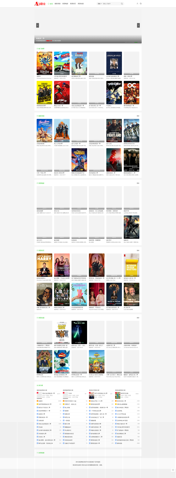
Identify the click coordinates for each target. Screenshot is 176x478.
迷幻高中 (108, 240)
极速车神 (126, 211)
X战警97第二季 (110, 345)
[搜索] (122, 3)
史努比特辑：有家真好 (130, 345)
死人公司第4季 (58, 143)
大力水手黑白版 (121, 414)
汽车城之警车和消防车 (60, 76)
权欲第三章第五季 (59, 173)
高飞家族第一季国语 (123, 430)
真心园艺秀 (127, 307)
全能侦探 (41, 420)
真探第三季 (42, 414)
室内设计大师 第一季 (130, 278)
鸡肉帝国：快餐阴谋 (94, 240)
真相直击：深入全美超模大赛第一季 (96, 211)
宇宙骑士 (108, 105)
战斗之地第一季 (76, 143)
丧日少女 (56, 211)
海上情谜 (67, 407)
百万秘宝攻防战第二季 (112, 307)
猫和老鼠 (91, 76)
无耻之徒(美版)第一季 (78, 105)
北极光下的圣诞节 (70, 443)
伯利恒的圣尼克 (76, 211)
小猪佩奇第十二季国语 (43, 345)
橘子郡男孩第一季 (129, 105)
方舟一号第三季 (41, 173)
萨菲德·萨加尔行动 (129, 143)
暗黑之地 (67, 417)
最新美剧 (57, 3)
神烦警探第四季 (41, 105)
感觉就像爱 (40, 211)
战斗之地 (108, 143)
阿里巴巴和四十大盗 (70, 401)
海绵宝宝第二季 (121, 401)
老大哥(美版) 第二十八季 (113, 278)
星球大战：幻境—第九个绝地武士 (96, 345)
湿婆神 (39, 76)
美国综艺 (73, 3)
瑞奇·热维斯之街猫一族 (60, 345)
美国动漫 (81, 3)
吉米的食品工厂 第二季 (97, 417)
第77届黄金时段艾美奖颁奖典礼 (79, 278)
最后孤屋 (56, 240)
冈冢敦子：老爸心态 (70, 404)
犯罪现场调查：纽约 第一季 (99, 414)
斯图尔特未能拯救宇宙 (78, 173)
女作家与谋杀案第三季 (112, 76)
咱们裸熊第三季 (76, 76)
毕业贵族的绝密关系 (77, 307)
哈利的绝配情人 (41, 278)
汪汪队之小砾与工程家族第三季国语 (96, 374)
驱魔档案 (93, 420)
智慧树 (67, 411)
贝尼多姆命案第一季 (94, 143)
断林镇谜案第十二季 (129, 173)
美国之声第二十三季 (96, 401)
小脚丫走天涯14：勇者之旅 (114, 374)
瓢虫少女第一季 (58, 105)
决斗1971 (39, 240)
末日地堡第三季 (93, 173)
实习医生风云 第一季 (95, 105)
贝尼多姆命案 (40, 143)
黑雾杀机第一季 (43, 417)
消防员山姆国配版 (122, 404)
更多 (138, 116)
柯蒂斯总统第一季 (77, 374)
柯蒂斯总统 (40, 374)
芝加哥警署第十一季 (44, 411)
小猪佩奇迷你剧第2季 (123, 417)
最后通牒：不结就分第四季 (61, 278)
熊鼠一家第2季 (128, 76)
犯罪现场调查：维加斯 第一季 (99, 407)
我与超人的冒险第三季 (60, 374)
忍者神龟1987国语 (122, 420)
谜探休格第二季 (110, 173)
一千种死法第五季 (96, 411)
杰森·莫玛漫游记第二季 (43, 307)
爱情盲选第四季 (95, 404)
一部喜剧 (67, 420)
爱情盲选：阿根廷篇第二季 (96, 278)
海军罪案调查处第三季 (45, 404)
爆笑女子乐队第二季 (44, 407)
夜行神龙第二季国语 (123, 407)
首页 (51, 4)
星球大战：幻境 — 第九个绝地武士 (79, 345)
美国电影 (65, 3)
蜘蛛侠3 (126, 240)
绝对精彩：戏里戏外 (112, 211)
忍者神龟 (119, 411)
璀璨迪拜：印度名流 (94, 307)
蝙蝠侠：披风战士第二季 (131, 374)
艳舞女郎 (67, 414)
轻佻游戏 (74, 240)
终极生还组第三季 (59, 307)
